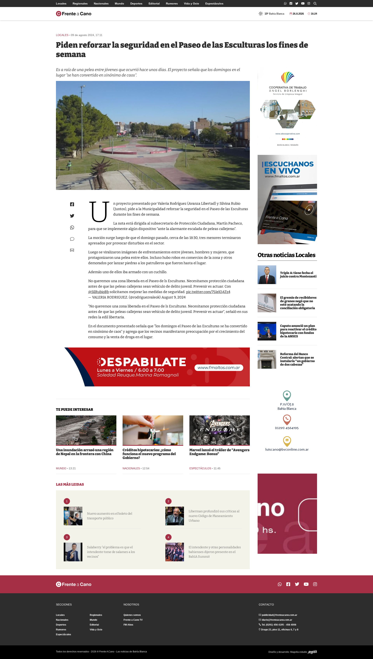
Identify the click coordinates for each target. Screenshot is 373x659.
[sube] (73, 516)
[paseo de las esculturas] (153, 135)
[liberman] (174, 516)
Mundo (119, 3)
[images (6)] (219, 430)
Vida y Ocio (191, 3)
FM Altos (128, 624)
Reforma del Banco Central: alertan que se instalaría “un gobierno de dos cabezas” (297, 359)
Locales (61, 3)
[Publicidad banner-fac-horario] (287, 514)
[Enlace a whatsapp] (285, 3)
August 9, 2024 (173, 297)
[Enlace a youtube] (302, 3)
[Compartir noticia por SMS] (72, 239)
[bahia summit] (174, 552)
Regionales (80, 3)
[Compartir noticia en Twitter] (72, 216)
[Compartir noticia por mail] (72, 250)
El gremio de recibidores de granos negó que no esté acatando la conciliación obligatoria (298, 303)
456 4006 (291, 624)
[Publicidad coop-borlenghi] (287, 107)
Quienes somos (132, 615)
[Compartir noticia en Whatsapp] (72, 228)
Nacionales (101, 3)
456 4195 (279, 624)
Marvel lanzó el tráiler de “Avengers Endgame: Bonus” (219, 452)
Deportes (136, 3)
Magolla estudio (299, 652)
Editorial (154, 3)
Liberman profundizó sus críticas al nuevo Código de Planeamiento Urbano (214, 515)
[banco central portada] (267, 359)
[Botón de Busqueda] (315, 3)
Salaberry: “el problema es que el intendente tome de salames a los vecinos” (111, 551)
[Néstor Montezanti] (267, 274)
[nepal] (86, 430)
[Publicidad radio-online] (287, 199)
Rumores (172, 3)
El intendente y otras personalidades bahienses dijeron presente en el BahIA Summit (215, 551)
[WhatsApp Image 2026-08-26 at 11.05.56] (267, 303)
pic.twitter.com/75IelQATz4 (208, 292)
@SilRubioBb (98, 292)
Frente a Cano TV (133, 620)
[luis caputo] (267, 331)
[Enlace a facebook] (291, 3)
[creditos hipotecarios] (153, 430)
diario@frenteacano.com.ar (277, 620)
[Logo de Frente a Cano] (73, 13)
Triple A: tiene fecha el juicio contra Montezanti (298, 274)
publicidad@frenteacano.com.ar (279, 615)
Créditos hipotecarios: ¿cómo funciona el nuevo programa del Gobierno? (149, 454)
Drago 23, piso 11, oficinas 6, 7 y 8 (279, 629)
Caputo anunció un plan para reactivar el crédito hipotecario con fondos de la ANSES (298, 331)
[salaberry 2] (73, 552)
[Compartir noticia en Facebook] (72, 204)
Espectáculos (214, 3)
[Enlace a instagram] (309, 3)
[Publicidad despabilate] (153, 366)
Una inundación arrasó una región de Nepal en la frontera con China (84, 452)
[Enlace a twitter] (296, 3)
